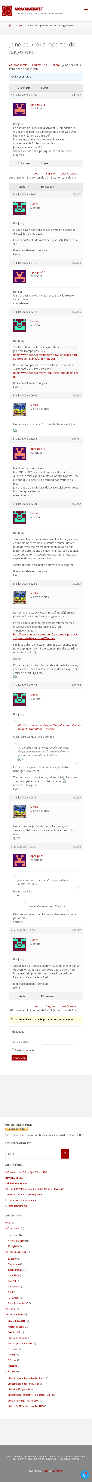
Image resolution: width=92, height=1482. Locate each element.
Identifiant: (18, 1032)
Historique (13, 1235)
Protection (13, 1365)
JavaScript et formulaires (20, 1343)
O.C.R (10, 1292)
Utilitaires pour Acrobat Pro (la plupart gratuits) (30, 1394)
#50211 (76, 439)
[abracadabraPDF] (7, 10)
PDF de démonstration (16, 1251)
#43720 (76, 95)
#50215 (76, 797)
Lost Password (70, 173)
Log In (37, 173)
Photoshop (13, 1354)
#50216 (76, 846)
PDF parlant (13, 1297)
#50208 (76, 263)
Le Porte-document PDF (16, 1205)
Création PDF (14, 1332)
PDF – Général (51, 65)
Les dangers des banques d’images (21, 1200)
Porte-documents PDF (18, 1303)
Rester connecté (24, 1050)
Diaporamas (14, 1264)
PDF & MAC (13, 1349)
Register (51, 173)
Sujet (19, 25)
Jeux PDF (12, 1280)
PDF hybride (13, 1246)
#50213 (76, 583)
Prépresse (12, 1360)
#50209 (76, 312)
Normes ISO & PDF (16, 1240)
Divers (8, 1222)
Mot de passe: (20, 1041)
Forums (36, 65)
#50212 (76, 504)
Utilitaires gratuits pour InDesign (24, 1383)
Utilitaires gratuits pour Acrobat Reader (27, 1378)
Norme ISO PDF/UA (14, 1177)
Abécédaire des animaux (16, 1183)
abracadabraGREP (16, 1321)
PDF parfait (10, 1308)
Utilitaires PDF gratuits (19, 1389)
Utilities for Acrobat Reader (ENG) (23, 1400)
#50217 (76, 930)
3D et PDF (12, 1258)
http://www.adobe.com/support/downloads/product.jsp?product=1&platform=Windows (45, 356)
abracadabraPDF (19, 65)
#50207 (76, 194)
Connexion (19, 1057)
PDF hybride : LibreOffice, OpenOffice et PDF (26, 1172)
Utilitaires (10, 1371)
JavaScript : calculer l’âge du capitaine (23, 1194)
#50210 (76, 395)
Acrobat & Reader (16, 1326)
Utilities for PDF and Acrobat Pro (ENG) (26, 1406)
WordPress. (58, 1470)
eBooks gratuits (15, 1269)
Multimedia (13, 1286)
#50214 (76, 685)
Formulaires (13, 1275)
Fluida (45, 1470)
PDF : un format (12, 1228)
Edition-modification (18, 1337)
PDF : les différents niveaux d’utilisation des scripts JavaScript (34, 1188)
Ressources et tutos (14, 1314)
